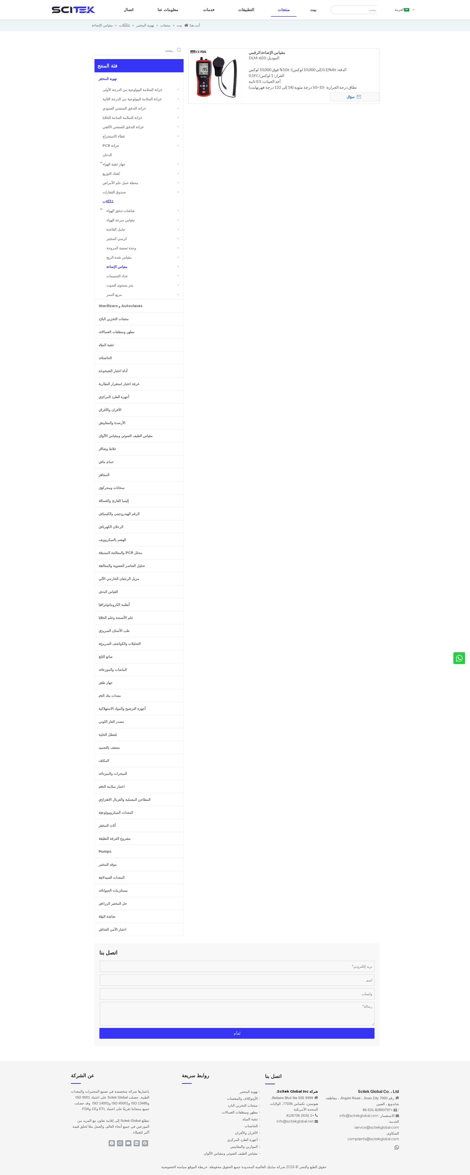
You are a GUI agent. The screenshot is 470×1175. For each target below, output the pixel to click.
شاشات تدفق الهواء (120, 211)
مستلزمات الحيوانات (113, 890)
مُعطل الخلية (108, 734)
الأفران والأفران (110, 410)
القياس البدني (108, 591)
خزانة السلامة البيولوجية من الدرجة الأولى (133, 90)
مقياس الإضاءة (117, 266)
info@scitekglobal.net (295, 1121)
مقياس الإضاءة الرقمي (267, 52)
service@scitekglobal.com (376, 1127)
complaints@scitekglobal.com (373, 1139)
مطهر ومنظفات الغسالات (117, 332)
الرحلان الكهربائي (111, 527)
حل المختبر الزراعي (113, 903)
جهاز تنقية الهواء (114, 164)
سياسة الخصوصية (174, 1167)
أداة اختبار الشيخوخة (113, 371)
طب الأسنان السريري (114, 630)
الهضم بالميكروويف (112, 540)
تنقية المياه (106, 345)
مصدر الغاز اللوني (111, 721)
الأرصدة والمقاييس (112, 423)
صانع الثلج (106, 656)
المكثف (104, 760)
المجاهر (104, 475)
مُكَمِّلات (108, 201)
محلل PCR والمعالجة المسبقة (120, 552)
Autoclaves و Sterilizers (120, 306)
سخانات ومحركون (112, 488)
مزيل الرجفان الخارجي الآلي (119, 578)
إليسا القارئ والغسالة (114, 501)
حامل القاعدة (115, 229)
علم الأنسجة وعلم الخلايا (116, 617)
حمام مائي (106, 462)
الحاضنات (105, 358)
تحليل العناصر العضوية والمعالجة (122, 565)
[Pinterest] (112, 1143)
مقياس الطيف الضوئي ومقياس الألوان (126, 436)
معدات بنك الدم (110, 695)
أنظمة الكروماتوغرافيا (114, 604)
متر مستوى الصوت (119, 285)
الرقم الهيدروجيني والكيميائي (119, 514)
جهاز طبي (106, 682)
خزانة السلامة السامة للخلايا (122, 117)
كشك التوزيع (111, 173)
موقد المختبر (108, 864)
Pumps (105, 851)
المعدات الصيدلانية (112, 877)
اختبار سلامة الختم (112, 786)
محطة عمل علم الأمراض (120, 183)
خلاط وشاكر (107, 449)
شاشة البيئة (107, 916)
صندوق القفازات (114, 192)
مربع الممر (114, 294)
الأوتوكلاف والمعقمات (242, 1098)
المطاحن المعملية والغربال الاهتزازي (125, 799)
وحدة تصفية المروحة (121, 248)
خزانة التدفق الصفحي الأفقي (123, 127)
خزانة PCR (111, 145)
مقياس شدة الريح (119, 257)
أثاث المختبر (107, 825)
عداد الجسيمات (117, 276)
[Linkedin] (137, 1143)
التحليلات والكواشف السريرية (120, 643)
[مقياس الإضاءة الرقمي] (216, 75)
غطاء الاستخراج (114, 136)
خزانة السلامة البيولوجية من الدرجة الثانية (132, 99)
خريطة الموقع (198, 1167)
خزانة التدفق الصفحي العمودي (124, 108)
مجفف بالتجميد (109, 747)
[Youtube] (128, 1143)
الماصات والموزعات (113, 669)
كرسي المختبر (116, 239)
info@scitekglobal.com (359, 1115)
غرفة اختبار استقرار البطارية (119, 384)
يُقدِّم (237, 1033)
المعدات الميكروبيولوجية (116, 812)
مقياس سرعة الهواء (120, 220)
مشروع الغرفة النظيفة (115, 838)
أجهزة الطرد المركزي (114, 397)
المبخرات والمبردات (113, 773)
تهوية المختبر (108, 78)
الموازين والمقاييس (244, 1146)
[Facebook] (145, 1143)
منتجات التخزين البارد (114, 319)
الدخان (107, 155)
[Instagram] (120, 1143)
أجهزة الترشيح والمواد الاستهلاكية (122, 708)
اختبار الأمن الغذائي (112, 929)
